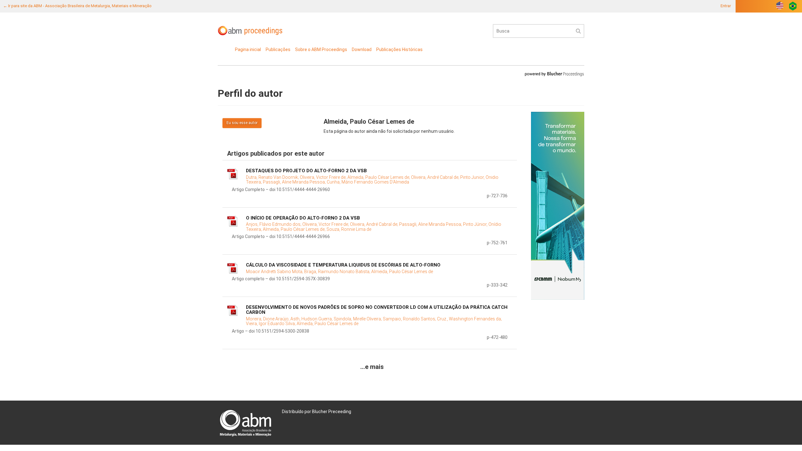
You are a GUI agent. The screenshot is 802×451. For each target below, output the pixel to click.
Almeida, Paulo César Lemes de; (379, 177)
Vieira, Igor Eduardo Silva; (271, 323)
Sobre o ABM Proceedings (321, 49)
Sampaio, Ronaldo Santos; (410, 318)
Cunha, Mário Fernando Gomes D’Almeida (368, 181)
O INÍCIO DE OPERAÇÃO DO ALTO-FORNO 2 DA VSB (303, 218)
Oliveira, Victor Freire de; (323, 177)
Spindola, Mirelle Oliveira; (358, 318)
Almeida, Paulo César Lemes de (402, 271)
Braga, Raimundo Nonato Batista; (337, 271)
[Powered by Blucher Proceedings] (554, 73)
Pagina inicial (248, 49)
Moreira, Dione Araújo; (268, 318)
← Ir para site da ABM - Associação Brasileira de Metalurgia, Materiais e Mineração (77, 5)
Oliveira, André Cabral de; (435, 177)
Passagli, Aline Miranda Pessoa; (295, 181)
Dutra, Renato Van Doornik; (273, 177)
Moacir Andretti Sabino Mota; (275, 271)
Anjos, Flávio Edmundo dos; (274, 224)
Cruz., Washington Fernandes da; (469, 318)
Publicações (278, 49)
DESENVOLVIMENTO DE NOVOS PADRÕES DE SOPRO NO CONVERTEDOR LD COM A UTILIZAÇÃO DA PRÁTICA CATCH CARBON (377, 309)
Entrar (726, 5)
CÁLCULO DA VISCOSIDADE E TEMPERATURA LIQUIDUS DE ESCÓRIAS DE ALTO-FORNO (343, 265)
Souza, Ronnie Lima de (348, 229)
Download (362, 49)
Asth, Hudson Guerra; (312, 318)
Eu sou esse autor (242, 123)
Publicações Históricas (399, 49)
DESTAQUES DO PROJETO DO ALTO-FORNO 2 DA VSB (306, 171)
